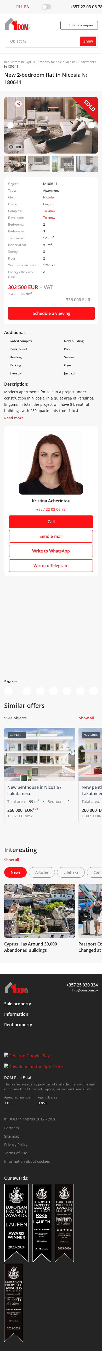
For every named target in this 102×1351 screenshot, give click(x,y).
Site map (12, 1136)
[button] (91, 125)
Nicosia (70, 62)
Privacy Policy (15, 1144)
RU (19, 7)
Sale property (17, 1004)
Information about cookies (27, 1161)
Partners (11, 1127)
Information (16, 1014)
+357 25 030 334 (82, 985)
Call (51, 522)
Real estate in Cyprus (19, 62)
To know (49, 211)
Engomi (48, 204)
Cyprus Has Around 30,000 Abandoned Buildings (30, 947)
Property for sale (50, 62)
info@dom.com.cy (85, 990)
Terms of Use (15, 1152)
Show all (86, 717)
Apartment (86, 62)
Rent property (18, 1024)
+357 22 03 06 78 (51, 509)
